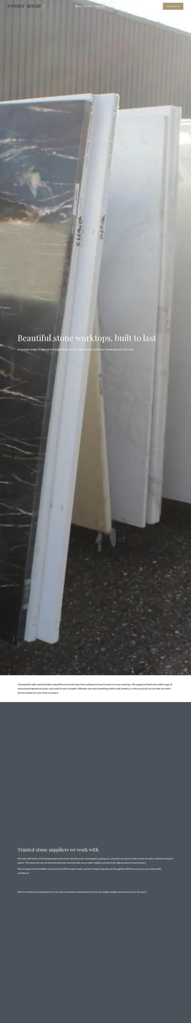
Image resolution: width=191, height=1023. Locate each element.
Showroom (113, 6)
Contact (156, 6)
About (78, 6)
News (135, 6)
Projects (125, 6)
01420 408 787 (173, 6)
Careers (145, 6)
